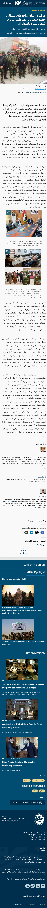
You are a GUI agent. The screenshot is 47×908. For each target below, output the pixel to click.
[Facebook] (42, 532)
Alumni (9, 879)
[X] (37, 532)
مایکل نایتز (36, 29)
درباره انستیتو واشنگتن (37, 879)
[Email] (26, 532)
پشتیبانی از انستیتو (20, 879)
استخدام (42, 904)
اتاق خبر (42, 848)
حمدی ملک (16, 29)
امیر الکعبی (26, 29)
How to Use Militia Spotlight (36, 92)
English (17, 33)
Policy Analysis (38, 10)
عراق (35, 791)
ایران (42, 791)
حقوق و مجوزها (18, 904)
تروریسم (27, 780)
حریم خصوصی (31, 904)
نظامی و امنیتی (38, 780)
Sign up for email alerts (26, 803)
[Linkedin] (31, 532)
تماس (43, 846)
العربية (9, 33)
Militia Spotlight (40, 89)
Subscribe (41, 850)
